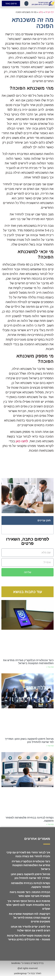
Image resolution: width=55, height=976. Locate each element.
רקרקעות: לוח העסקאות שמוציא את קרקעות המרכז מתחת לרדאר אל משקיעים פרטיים (29, 917)
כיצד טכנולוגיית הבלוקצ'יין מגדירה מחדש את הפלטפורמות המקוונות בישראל (28, 662)
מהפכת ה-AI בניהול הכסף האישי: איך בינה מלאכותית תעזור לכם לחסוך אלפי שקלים (28, 905)
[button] (26, 3)
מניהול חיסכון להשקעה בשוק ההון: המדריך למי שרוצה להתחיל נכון (29, 740)
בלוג (41, 12)
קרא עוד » (50, 667)
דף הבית (49, 12)
